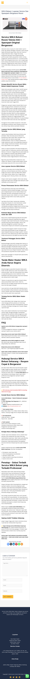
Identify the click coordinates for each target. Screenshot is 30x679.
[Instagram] (16, 677)
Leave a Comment (5, 15)
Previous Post (4, 549)
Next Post (26, 549)
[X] (11, 544)
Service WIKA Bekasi (15, 15)
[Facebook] (8, 544)
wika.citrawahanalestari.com (14, 406)
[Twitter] (13, 677)
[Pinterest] (16, 544)
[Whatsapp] (19, 544)
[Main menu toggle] (27, 2)
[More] (22, 544)
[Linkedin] (13, 544)
